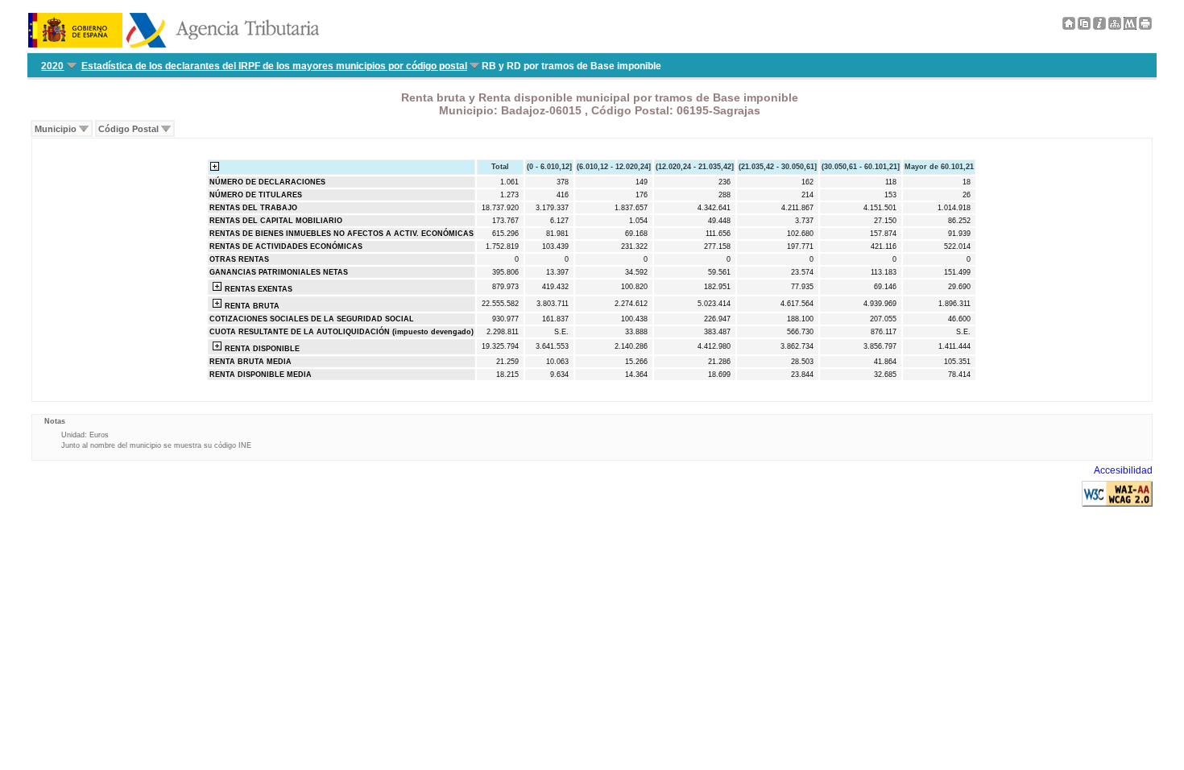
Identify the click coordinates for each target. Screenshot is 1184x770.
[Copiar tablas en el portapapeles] (1084, 26)
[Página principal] (1068, 26)
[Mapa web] (1114, 26)
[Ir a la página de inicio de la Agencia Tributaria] (173, 44)
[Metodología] (1099, 26)
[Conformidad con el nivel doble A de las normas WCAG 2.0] (1117, 503)
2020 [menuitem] (52, 66)
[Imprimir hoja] (1145, 26)
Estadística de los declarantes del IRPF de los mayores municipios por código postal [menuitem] (274, 66)
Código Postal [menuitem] (128, 129)
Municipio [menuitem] (56, 129)
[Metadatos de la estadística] (1130, 26)
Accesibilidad (1123, 470)
